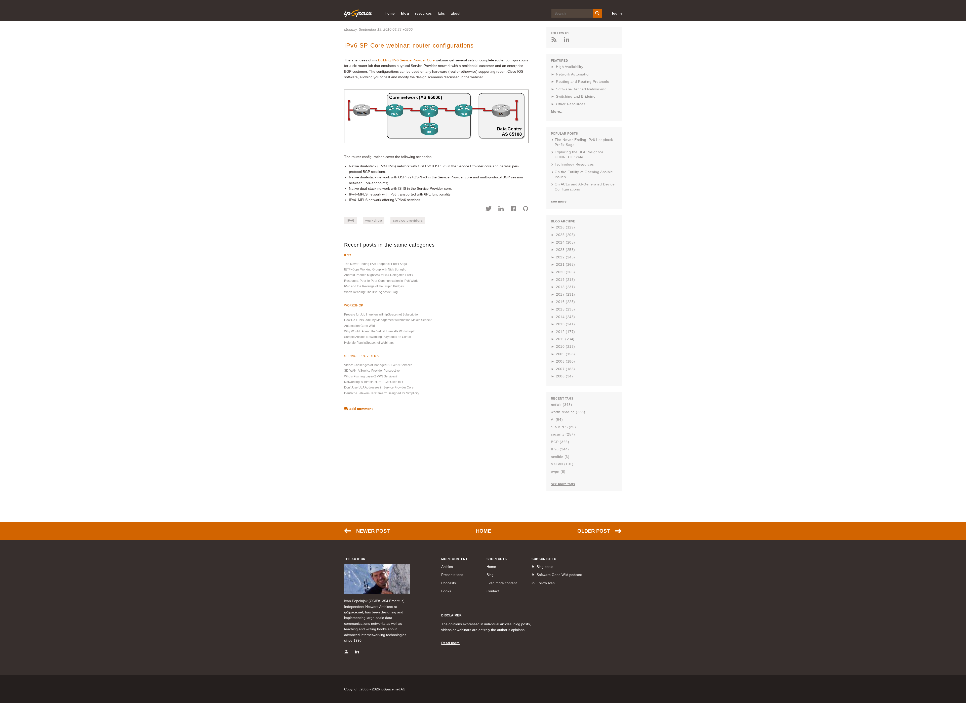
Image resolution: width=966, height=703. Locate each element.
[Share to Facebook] (513, 209)
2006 (564, 376)
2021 (565, 264)
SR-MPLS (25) (563, 427)
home (390, 13)
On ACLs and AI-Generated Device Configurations (585, 186)
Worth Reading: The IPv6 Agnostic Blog (371, 292)
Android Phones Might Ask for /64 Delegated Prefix (378, 275)
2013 (565, 324)
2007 (565, 369)
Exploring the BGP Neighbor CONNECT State (579, 154)
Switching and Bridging (575, 96)
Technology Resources (574, 164)
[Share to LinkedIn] (501, 209)
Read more (450, 643)
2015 (565, 309)
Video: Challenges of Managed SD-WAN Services (378, 365)
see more (559, 201)
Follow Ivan (546, 583)
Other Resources (570, 104)
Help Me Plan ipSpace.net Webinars (369, 342)
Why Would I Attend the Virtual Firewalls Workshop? (379, 331)
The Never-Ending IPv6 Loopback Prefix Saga (375, 264)
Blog (490, 575)
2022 (565, 257)
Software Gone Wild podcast (559, 575)
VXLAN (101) (562, 464)
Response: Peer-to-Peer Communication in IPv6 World (381, 281)
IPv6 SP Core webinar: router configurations (409, 45)
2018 (565, 287)
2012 (565, 332)
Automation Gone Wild (359, 326)
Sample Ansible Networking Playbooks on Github (377, 337)
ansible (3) (560, 457)
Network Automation (573, 74)
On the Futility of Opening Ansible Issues (584, 174)
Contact (493, 591)
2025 (565, 235)
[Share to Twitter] (489, 209)
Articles (447, 567)
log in (617, 13)
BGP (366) (560, 442)
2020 (565, 272)
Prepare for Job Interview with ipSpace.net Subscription (382, 314)
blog (405, 13)
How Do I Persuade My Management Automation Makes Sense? (388, 320)
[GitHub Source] (525, 209)
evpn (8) (558, 472)
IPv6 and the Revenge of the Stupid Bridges (374, 286)
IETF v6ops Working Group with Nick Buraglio (375, 269)
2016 (565, 302)
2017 (565, 294)
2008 (565, 361)
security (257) (563, 434)
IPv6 (350, 220)
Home (483, 531)
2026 (565, 227)
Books (446, 591)
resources (423, 13)
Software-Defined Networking (581, 89)
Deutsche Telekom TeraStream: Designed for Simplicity (381, 393)
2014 (565, 317)
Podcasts (448, 583)
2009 (565, 354)
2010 (565, 346)
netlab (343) (561, 405)
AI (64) (557, 419)
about (455, 13)
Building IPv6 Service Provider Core (406, 60)
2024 (565, 242)
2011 (565, 339)
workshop (373, 220)
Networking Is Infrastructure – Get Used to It (373, 382)
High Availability (569, 67)
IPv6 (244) (560, 449)
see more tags (563, 484)
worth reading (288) (568, 412)
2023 (565, 250)
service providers (408, 220)
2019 (565, 280)
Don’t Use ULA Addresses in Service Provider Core (379, 387)
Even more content (502, 583)
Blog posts (545, 567)
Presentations (452, 575)
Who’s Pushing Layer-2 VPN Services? (370, 376)
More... (557, 111)
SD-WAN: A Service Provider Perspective (372, 370)
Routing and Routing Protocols (582, 82)
